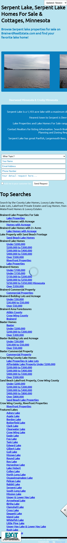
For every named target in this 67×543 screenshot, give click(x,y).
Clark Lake (12, 425)
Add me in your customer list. (18, 183)
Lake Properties (16, 218)
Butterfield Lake (16, 422)
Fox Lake (12, 438)
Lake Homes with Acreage (22, 231)
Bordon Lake (14, 419)
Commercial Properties (20, 292)
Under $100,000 (16, 270)
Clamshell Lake (15, 506)
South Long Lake (16, 490)
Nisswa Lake (14, 455)
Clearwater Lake (16, 429)
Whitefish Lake (15, 519)
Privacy (63, 539)
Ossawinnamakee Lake (20, 477)
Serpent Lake (14, 487)
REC (51, 541)
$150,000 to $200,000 (19, 276)
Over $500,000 (15, 257)
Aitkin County (14, 312)
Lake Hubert (14, 467)
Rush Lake (12, 529)
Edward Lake (14, 445)
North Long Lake (16, 474)
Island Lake (13, 516)
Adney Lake (13, 412)
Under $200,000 (16, 244)
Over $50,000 (14, 305)
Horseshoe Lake (16, 464)
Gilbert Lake (13, 448)
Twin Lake (12, 442)
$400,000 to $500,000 (19, 253)
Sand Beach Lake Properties (23, 399)
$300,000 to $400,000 (19, 250)
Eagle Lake (13, 435)
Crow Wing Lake (16, 432)
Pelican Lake (14, 480)
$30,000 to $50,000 (18, 302)
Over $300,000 (15, 334)
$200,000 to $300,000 (19, 247)
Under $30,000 (15, 299)
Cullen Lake (13, 471)
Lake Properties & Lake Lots (23, 360)
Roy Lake (12, 461)
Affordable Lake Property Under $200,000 (31, 364)
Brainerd (11, 318)
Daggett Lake (14, 513)
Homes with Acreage (19, 224)
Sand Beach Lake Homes (21, 237)
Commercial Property (19, 354)
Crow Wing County (17, 315)
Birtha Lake (13, 503)
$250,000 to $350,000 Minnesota (26, 282)
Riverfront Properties (19, 260)
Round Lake (13, 458)
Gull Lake (12, 451)
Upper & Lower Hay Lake (21, 497)
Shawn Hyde (60, 541)
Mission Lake (14, 493)
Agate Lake (13, 416)
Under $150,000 (16, 273)
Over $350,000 (15, 286)
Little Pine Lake (15, 523)
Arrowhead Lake (16, 500)
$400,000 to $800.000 (19, 393)
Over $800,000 (15, 396)
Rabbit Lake (13, 484)
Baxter (10, 325)
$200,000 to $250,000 (19, 279)
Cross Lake (13, 510)
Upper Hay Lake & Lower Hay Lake (26, 526)
